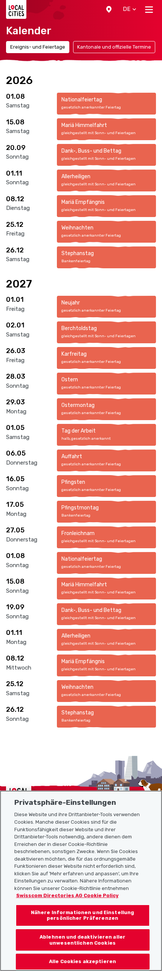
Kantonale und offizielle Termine (114, 47)
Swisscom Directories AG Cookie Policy (67, 895)
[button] (109, 9)
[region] (81, 881)
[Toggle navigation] (149, 9)
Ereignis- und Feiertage (37, 47)
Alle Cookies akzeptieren (82, 961)
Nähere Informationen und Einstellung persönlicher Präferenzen (82, 915)
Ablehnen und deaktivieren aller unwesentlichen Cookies (82, 940)
